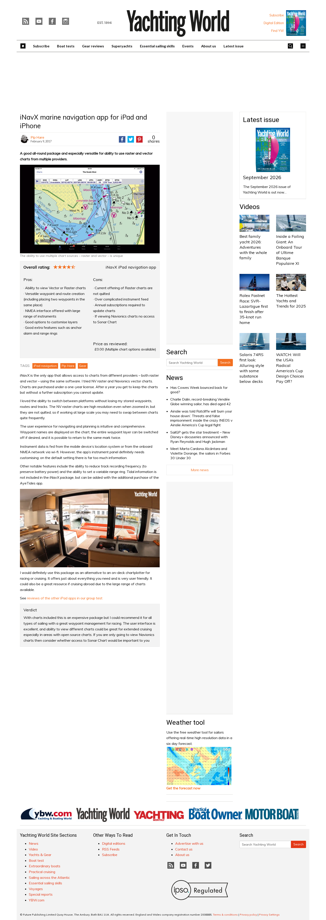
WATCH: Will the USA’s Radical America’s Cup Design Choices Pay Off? (290, 368)
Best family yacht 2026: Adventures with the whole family (253, 247)
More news (200, 470)
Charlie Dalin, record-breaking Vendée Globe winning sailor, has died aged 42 (200, 401)
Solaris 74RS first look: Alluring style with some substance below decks (252, 368)
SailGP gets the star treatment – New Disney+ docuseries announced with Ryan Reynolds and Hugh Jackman (200, 437)
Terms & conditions (225, 914)
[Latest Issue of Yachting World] (296, 23)
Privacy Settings (269, 914)
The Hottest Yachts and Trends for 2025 (291, 301)
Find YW (277, 31)
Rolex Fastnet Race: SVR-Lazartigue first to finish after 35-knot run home (254, 309)
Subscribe (276, 15)
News (174, 378)
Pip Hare (37, 137)
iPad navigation (45, 366)
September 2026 (262, 177)
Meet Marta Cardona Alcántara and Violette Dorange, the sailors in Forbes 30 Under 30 (200, 453)
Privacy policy (248, 914)
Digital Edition (274, 23)
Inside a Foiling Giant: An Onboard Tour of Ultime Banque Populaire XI (290, 250)
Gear (82, 366)
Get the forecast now (183, 788)
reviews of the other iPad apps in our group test (64, 598)
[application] (90, 528)
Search (225, 362)
